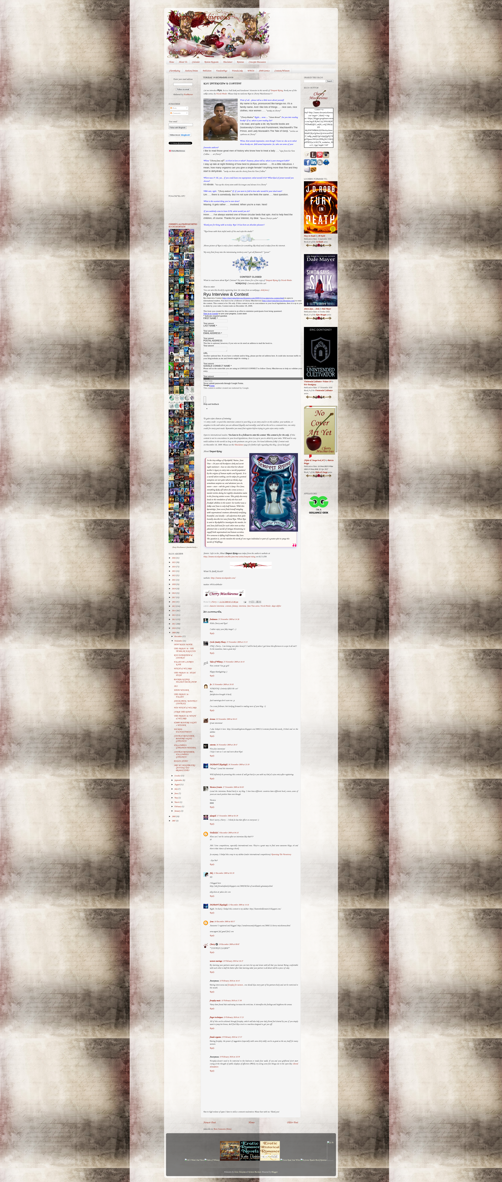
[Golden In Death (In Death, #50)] (172, 510)
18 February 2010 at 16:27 (233, 961)
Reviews (240, 62)
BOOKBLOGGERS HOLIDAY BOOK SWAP (185, 680)
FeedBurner (188, 94)
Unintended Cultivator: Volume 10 (317, 381)
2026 (174, 558)
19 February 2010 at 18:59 (229, 1057)
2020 (174, 584)
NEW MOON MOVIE (183, 644)
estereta (212, 745)
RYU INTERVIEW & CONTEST (183, 656)
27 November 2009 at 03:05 (233, 787)
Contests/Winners (281, 71)
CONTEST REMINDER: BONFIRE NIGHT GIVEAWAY (184, 738)
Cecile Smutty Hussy (218, 642)
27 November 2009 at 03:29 (227, 816)
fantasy (235, 606)
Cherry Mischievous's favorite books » (184, 547)
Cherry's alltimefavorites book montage (183, 225)
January (177, 811)
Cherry (212, 944)
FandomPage (221, 71)
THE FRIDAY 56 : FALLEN (181, 695)
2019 (174, 589)
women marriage (216, 961)
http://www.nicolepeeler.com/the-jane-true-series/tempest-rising (229, 556)
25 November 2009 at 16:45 (233, 662)
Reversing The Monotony (281, 854)
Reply (212, 633)
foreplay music (215, 1000)
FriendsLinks (237, 71)
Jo (211, 684)
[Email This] (250, 602)
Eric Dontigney (310, 384)
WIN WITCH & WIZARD (185, 708)
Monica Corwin (216, 787)
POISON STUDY (181, 761)
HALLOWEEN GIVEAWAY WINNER (185, 746)
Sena (211, 921)
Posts (174, 108)
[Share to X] (255, 602)
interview (242, 606)
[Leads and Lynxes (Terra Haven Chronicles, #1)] (192, 455)
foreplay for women (235, 985)
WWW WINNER (181, 690)
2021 (174, 580)
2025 (174, 562)
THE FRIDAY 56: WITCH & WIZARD (185, 717)
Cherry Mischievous (200, 17)
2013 (174, 615)
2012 (174, 619)
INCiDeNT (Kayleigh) (218, 764)
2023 (174, 571)
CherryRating (174, 71)
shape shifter (276, 606)
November (178, 641)
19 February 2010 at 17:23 (233, 1017)
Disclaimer (227, 62)
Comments (176, 113)
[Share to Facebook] (257, 602)
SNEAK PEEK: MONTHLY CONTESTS (185, 702)
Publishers (207, 71)
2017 (174, 597)
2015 (174, 606)
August (177, 784)
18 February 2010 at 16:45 (229, 981)
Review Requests (211, 62)
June (176, 793)
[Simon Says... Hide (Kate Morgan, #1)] (177, 376)
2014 (174, 611)
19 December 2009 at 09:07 (229, 944)
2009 (174, 633)
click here (264, 290)
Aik (211, 873)
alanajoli (213, 816)
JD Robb (321, 236)
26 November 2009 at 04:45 (226, 719)
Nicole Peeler (221, 94)
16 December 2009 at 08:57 (224, 921)
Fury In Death (309, 236)
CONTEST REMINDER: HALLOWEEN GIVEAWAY (184, 754)
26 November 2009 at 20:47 (226, 745)
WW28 (250, 71)
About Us (183, 62)
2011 (174, 624)
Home (171, 62)
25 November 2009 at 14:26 (228, 619)
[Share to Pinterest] (260, 602)
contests (228, 606)
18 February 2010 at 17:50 (231, 1000)
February (178, 806)
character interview (216, 606)
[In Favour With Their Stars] (177, 353)
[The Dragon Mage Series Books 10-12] (187, 259)
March (177, 802)
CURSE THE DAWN (183, 712)
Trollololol (214, 833)
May (176, 798)
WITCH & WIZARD (183, 669)
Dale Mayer (326, 309)
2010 (174, 628)
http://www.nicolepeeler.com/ (223, 578)
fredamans (213, 619)
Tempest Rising (276, 90)
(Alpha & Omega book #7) (314, 460)
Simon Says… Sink (311, 309)
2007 (174, 821)
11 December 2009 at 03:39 (223, 873)
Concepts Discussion (257, 62)
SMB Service (264, 71)
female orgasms (215, 1037)
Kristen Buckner (254, 1172)
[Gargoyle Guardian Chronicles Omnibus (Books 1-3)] (187, 527)
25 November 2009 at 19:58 (222, 684)
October (177, 776)
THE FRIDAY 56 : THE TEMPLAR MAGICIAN (185, 650)
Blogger (274, 1172)
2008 (174, 816)
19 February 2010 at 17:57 (232, 1037)
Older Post (292, 1122)
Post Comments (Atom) (222, 1129)
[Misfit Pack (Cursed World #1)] (177, 502)
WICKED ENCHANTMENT (182, 730)
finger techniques (216, 1017)
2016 (174, 602)
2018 (174, 593)
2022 (174, 575)
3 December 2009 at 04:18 (228, 833)
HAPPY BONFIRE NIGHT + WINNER (185, 724)
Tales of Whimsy (216, 662)
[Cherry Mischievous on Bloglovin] (180, 136)
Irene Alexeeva (240, 1172)
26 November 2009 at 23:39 (238, 764)
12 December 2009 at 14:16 (238, 905)
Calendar (195, 62)
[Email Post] (245, 602)
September (178, 780)
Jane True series (253, 606)
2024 (174, 567)
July (176, 789)
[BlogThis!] (252, 602)
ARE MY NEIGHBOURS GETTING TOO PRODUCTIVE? (184, 768)
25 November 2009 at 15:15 (236, 642)
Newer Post (209, 1122)
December (178, 636)
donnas (212, 719)
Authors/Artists (191, 71)
